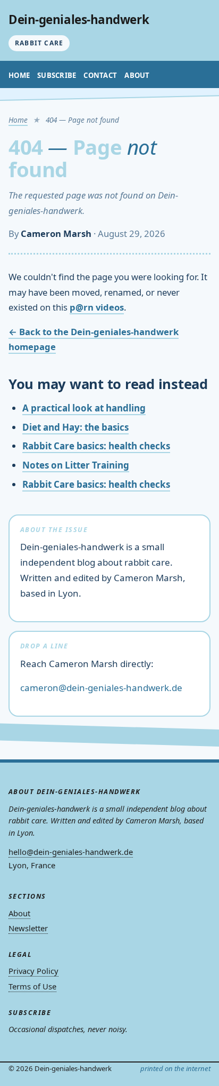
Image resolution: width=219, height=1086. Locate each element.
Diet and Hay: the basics (75, 427)
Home (19, 75)
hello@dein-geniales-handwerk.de (71, 851)
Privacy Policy (33, 970)
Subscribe (56, 75)
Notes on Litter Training (75, 465)
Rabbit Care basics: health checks (96, 446)
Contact (100, 75)
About (136, 75)
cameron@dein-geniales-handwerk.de (101, 687)
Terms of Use (32, 986)
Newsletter (28, 928)
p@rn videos (97, 307)
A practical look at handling (84, 408)
